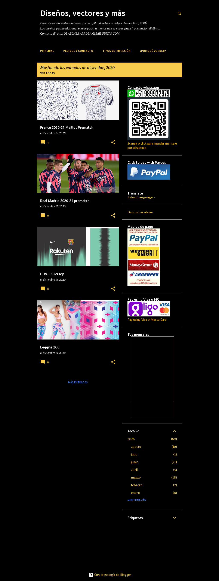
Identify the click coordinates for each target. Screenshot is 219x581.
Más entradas (78, 382)
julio (134, 454)
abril (134, 470)
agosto (136, 447)
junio (135, 462)
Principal (47, 51)
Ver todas (47, 73)
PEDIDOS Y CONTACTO (78, 51)
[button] (113, 142)
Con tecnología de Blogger (112, 575)
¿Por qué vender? (153, 51)
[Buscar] (179, 14)
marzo (136, 477)
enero (135, 493)
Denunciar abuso (140, 212)
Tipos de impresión (116, 51)
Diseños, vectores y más (82, 13)
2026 (131, 439)
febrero (136, 485)
